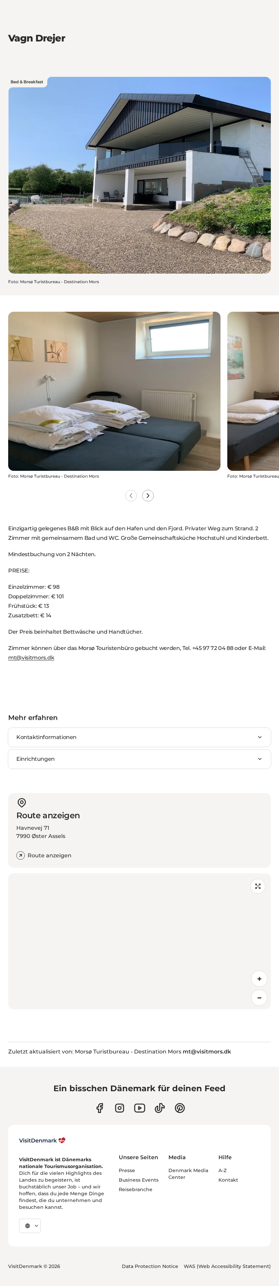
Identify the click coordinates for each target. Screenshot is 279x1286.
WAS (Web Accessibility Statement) (227, 1266)
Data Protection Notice (150, 1266)
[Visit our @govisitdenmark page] (160, 1108)
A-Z (222, 1170)
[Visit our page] (120, 1108)
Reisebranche (135, 1189)
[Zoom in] (259, 979)
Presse (127, 1170)
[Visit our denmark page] (99, 1108)
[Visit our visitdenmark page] (140, 1108)
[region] (139, 941)
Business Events (139, 1180)
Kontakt (228, 1180)
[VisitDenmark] (42, 1140)
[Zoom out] (259, 998)
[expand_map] (257, 886)
